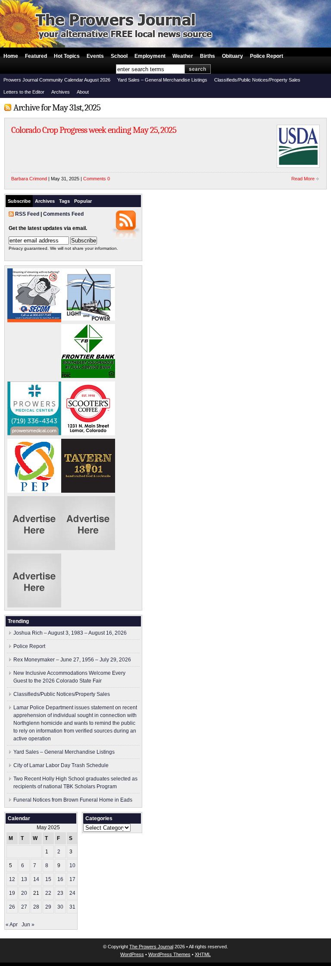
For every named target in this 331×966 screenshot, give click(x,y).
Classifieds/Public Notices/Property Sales (257, 79)
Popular (83, 201)
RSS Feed (27, 214)
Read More (303, 178)
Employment (150, 56)
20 (24, 893)
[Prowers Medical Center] (34, 434)
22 (48, 893)
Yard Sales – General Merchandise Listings (162, 79)
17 (72, 879)
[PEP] (34, 491)
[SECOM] (34, 321)
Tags (64, 201)
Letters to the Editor (23, 91)
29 (48, 907)
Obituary (232, 56)
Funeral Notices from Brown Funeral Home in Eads (72, 800)
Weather (182, 56)
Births (207, 56)
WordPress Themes (169, 954)
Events (95, 56)
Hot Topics (67, 56)
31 (72, 907)
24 (72, 893)
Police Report (266, 56)
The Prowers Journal (151, 946)
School (119, 56)
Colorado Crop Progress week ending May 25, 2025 (93, 130)
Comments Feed (63, 214)
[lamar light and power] (88, 319)
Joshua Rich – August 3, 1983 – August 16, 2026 (70, 633)
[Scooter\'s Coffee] (88, 434)
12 (12, 879)
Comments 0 (96, 178)
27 (24, 907)
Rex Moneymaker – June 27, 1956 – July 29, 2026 (72, 660)
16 (60, 879)
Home (10, 56)
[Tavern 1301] (88, 491)
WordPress (132, 954)
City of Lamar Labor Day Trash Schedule (61, 765)
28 (36, 907)
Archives (60, 91)
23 (60, 893)
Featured (36, 56)
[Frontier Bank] (88, 376)
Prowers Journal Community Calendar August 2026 (56, 79)
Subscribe (19, 201)
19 (12, 893)
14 (36, 879)
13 (24, 879)
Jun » (28, 925)
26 (12, 907)
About (83, 91)
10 (72, 865)
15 (48, 879)
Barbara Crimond (29, 178)
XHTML (203, 954)
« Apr (12, 925)
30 (60, 907)
